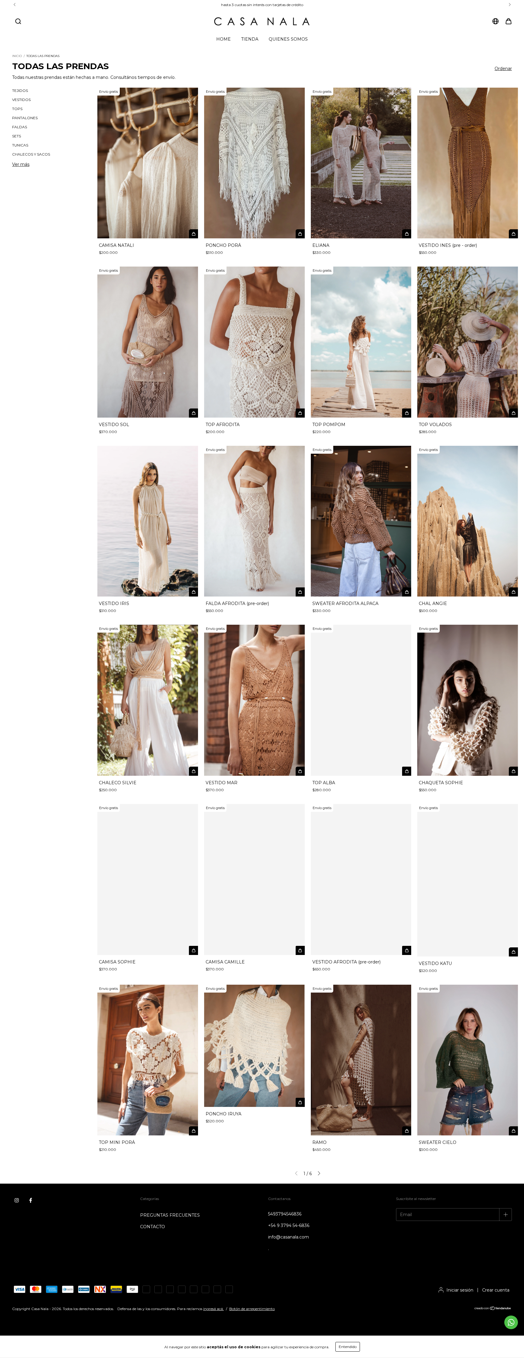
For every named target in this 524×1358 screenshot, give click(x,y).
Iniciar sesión (459, 1290)
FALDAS (19, 127)
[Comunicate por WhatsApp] (511, 1322)
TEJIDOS (20, 90)
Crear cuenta (495, 1290)
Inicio (17, 56)
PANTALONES (25, 118)
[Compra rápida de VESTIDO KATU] (513, 951)
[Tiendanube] (493, 1309)
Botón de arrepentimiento (252, 1308)
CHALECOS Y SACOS (31, 154)
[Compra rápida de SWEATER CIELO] (513, 1130)
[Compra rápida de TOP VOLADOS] (513, 413)
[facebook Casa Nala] (30, 1200)
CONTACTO (152, 1226)
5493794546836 (284, 1214)
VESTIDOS (21, 99)
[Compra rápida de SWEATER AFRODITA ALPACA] (406, 592)
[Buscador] (18, 21)
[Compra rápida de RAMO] (406, 1130)
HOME (223, 39)
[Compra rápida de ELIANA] (406, 233)
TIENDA (249, 39)
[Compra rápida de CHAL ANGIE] (513, 592)
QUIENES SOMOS (288, 39)
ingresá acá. (213, 1308)
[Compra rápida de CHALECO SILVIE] (193, 771)
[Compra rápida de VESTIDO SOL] (193, 413)
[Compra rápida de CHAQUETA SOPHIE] (513, 771)
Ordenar (503, 68)
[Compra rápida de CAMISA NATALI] (193, 233)
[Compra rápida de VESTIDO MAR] (300, 771)
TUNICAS (20, 145)
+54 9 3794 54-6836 (288, 1225)
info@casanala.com (288, 1237)
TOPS (17, 108)
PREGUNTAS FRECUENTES (170, 1215)
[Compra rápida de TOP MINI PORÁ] (193, 1130)
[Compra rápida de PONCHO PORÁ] (300, 233)
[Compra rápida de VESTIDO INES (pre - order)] (513, 233)
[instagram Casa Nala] (16, 1200)
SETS (16, 136)
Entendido (348, 1346)
